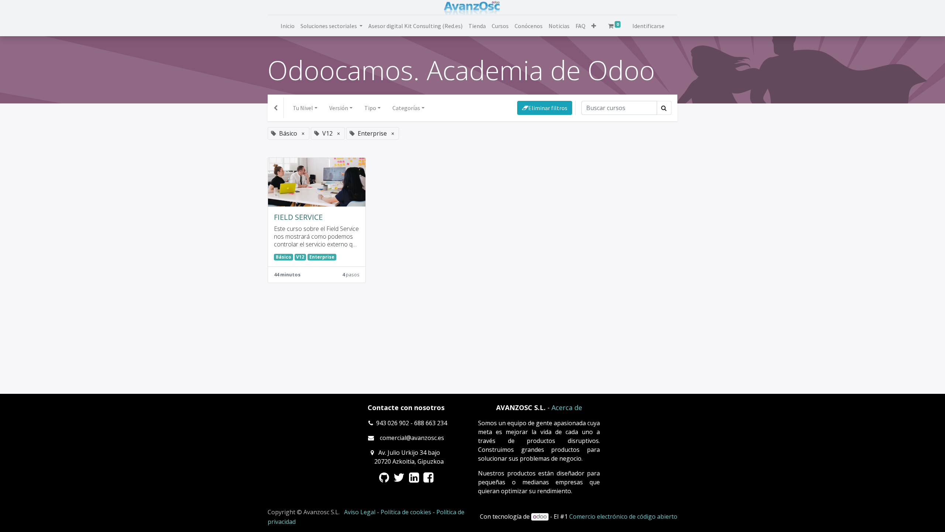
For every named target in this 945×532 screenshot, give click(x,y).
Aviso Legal (359, 512)
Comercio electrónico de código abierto (623, 516)
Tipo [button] (370, 108)
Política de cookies (406, 512)
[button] (593, 25)
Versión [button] (338, 108)
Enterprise (321, 257)
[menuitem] (288, 25)
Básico (283, 257)
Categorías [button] (406, 108)
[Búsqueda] (664, 108)
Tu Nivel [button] (303, 108)
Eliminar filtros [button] (547, 108)
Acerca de (566, 407)
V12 (300, 257)
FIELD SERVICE (298, 217)
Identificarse (648, 26)
